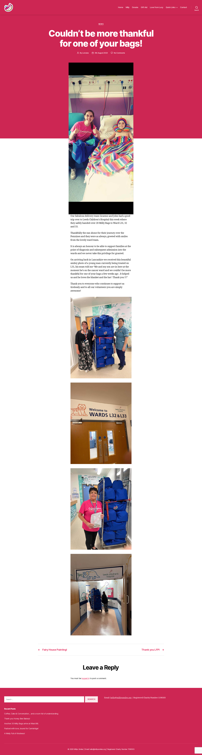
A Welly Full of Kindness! (14, 733)
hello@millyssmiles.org (121, 698)
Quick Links (170, 7)
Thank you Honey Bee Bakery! (17, 718)
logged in (86, 678)
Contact (183, 7)
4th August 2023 (101, 53)
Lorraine (85, 53)
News (101, 24)
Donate (135, 7)
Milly (127, 7)
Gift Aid (144, 7)
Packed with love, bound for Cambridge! (21, 728)
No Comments (119, 53)
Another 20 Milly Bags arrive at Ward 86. (21, 723)
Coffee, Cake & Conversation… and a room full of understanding (31, 714)
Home (120, 7)
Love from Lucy (156, 7)
